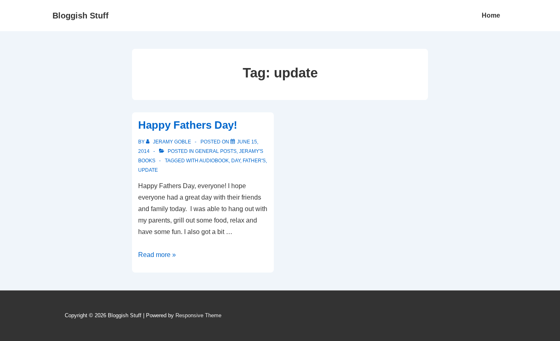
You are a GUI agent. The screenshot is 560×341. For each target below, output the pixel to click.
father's (254, 161)
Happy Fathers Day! (187, 125)
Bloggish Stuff (80, 15)
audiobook (214, 161)
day (235, 161)
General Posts (216, 151)
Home (491, 15)
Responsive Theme (198, 315)
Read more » (157, 254)
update (148, 170)
